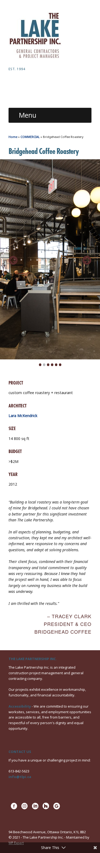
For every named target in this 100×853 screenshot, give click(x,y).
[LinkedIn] (35, 808)
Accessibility (20, 706)
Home (13, 137)
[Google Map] (56, 808)
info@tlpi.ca (20, 776)
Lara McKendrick (23, 415)
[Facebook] (14, 808)
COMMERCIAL (30, 137)
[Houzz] (46, 808)
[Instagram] (24, 808)
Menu (27, 115)
